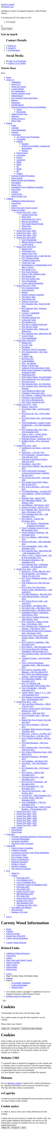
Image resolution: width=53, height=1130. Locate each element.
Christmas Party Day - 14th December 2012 (33, 778)
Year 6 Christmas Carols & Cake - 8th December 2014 (35, 529)
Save (23, 1128)
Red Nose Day (28, 359)
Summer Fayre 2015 (24, 901)
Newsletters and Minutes (21, 907)
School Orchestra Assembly (33, 295)
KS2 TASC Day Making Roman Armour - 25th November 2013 (35, 675)
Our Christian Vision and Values (24, 98)
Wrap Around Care (19, 196)
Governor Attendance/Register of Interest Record (31, 837)
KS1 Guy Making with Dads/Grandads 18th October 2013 (36, 684)
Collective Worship (19, 850)
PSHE (19, 169)
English (19, 141)
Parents (9, 123)
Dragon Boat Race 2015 (26, 898)
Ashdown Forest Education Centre (36, 368)
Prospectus (15, 103)
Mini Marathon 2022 (24, 894)
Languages (20, 160)
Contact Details (17, 89)
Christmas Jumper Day (31, 260)
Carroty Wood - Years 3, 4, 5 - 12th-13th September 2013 (36, 693)
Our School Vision (18, 855)
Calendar (15, 128)
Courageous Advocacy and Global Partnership (30, 853)
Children (9, 199)
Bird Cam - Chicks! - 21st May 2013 (36, 734)
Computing (21, 139)
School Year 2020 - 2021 (26, 235)
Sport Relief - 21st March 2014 (34, 606)
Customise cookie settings (31, 1029)
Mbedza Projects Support (32, 242)
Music (18, 164)
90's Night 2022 (22, 896)
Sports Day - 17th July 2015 (33, 452)
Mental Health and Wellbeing (23, 180)
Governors (10, 834)
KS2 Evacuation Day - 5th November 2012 (32, 787)
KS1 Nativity (27, 315)
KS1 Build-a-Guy (29, 269)
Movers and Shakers (30, 221)
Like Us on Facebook (17, 61)
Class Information (18, 130)
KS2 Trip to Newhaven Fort (33, 402)
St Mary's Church (18, 864)
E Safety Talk (27, 356)
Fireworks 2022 (22, 887)
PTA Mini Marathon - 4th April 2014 (37, 594)
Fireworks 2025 (22, 878)
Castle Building (28, 361)
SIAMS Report (17, 105)
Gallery (14, 205)
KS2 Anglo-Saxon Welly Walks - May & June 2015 (35, 483)
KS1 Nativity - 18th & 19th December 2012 (33, 773)
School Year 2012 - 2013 (26, 702)
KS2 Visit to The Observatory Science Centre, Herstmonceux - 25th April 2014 (37, 589)
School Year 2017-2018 (26, 285)
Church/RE (10, 846)
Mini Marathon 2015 (24, 903)
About (19, 109)
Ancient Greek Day (30, 215)
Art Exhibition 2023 (24, 880)
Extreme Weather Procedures (23, 176)
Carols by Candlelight (30, 313)
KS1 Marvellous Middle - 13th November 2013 (34, 680)
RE (17, 171)
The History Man (29, 297)
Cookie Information (19, 985)
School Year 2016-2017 (26, 340)
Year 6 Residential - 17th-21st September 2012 (34, 803)
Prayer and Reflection (20, 859)
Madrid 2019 (27, 249)
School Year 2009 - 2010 (26, 816)
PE (17, 167)
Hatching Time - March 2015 (33, 498)
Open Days (16, 84)
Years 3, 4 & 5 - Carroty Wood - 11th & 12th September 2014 (37, 556)
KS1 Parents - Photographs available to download (38, 524)
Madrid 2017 (27, 343)
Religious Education (19, 862)
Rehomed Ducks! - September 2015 (36, 439)
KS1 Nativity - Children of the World (37, 395)
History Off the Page (30, 365)
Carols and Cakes (29, 320)
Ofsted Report (17, 96)
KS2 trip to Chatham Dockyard (34, 324)
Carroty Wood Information (32, 283)
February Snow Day (30, 301)
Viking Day (26, 226)
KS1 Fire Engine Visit (31, 279)
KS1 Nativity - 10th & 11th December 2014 (33, 520)
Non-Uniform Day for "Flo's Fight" (36, 379)
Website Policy (17, 987)
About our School (18, 86)
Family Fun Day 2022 (25, 891)
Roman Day (27, 228)
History (19, 157)
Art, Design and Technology (28, 137)
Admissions (16, 82)
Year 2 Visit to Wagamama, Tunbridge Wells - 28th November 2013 (35, 665)
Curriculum (16, 135)
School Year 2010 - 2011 (26, 814)
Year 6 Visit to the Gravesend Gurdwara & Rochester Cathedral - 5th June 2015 (36, 473)
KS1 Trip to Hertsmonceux (33, 400)
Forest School (22, 153)
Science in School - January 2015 (35, 507)
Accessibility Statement (20, 983)
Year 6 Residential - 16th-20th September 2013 (34, 689)
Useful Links (16, 194)
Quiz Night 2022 (23, 889)
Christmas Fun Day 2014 (26, 905)
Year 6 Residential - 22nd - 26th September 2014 (34, 547)
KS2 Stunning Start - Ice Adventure (36, 384)
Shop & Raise (17, 910)
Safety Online (17, 827)
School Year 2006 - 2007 (26, 823)
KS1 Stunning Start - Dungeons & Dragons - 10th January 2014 (36, 627)
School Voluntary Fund (20, 93)
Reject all (5, 1029)
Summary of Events (19, 912)
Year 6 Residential (29, 240)
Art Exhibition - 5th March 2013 (35, 761)
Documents (21, 112)
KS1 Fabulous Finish (30, 258)
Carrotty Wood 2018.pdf (16, 942)
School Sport (16, 832)
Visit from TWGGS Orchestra (34, 349)
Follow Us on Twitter (17, 63)
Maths (18, 162)
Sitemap (9, 978)
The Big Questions (19, 866)
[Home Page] (7, 7)
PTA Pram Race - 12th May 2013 (35, 736)
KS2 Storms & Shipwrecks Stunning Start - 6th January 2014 (36, 632)
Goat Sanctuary (28, 290)
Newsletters (16, 183)
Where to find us (18, 119)
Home (8, 77)
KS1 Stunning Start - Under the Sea (36, 256)
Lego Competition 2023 (26, 882)
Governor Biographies (20, 839)
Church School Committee (22, 848)
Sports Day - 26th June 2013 (33, 713)
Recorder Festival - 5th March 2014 (36, 610)
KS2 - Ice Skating (29, 363)
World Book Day (29, 251)
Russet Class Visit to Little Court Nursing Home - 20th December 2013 (35, 637)
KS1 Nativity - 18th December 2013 (36, 647)
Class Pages (16, 203)
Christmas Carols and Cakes (33, 393)
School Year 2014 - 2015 (26, 446)
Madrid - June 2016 (30, 407)
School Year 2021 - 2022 (26, 233)
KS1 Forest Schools (30, 272)
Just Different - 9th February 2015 (35, 505)
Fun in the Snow (28, 381)
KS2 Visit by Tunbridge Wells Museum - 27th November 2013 (35, 671)
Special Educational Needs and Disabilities (28, 107)
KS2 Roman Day (29, 276)
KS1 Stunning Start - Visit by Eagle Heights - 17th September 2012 (36, 808)
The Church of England (21, 869)
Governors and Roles (20, 841)
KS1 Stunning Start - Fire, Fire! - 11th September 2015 (35, 430)
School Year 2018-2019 (26, 247)
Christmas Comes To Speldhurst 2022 (31, 885)
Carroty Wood (27, 244)
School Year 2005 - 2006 (26, 825)
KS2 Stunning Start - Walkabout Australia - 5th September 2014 (35, 565)
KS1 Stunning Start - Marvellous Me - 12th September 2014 (36, 552)
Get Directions (14, 50)
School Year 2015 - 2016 (26, 404)
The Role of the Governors (22, 843)
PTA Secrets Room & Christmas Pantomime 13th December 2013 (35, 650)
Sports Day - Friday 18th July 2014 (36, 571)
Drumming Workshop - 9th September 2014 (33, 561)
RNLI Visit (26, 217)
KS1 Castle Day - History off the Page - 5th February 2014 (35, 623)
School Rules (16, 830)
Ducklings (26, 347)
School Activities (18, 210)
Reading (25, 144)
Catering (14, 132)
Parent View (16, 185)
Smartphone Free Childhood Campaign (27, 187)
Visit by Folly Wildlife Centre (34, 274)
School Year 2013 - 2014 (26, 569)
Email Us (12, 48)
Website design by (18, 996)
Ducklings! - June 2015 (31, 464)
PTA (8, 871)
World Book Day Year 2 (31, 219)
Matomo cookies (14, 1083)
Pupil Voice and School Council (24, 208)
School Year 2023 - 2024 (26, 212)
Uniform (14, 192)
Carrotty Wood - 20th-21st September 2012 (32, 799)
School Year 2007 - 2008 (26, 821)
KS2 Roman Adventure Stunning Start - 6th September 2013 (35, 698)
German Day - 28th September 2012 (36, 795)
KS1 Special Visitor (30, 327)
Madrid (25, 292)
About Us (10, 80)
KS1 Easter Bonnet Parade (32, 224)
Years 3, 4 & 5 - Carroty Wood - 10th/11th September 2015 (35, 435)
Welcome (15, 116)
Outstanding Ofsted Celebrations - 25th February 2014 (35, 613)
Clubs (13, 125)
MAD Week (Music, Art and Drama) (37, 377)
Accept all (15, 1029)
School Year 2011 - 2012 (26, 811)
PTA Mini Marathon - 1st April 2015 (36, 491)
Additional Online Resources (23, 201)
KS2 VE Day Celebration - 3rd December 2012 (34, 783)
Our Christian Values (19, 857)
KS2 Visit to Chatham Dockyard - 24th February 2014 (35, 618)
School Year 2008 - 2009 (26, 818)
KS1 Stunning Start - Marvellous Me (36, 333)
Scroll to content (7, 4)
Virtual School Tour (19, 114)
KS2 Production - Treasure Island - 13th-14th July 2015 (36, 456)
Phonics (25, 151)
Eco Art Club (27, 345)
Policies (14, 100)
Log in (9, 917)
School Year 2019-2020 (26, 237)
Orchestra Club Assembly (32, 397)
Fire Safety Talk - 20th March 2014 (36, 608)
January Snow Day (29, 253)
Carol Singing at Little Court (33, 391)
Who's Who (16, 121)
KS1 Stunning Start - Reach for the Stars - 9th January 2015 (36, 511)
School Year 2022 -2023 (26, 231)
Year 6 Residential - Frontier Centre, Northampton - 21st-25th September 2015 (36, 425)
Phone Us (12, 46)
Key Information (18, 91)
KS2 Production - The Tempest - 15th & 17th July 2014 (35, 575)
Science (19, 173)
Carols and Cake (28, 263)
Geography (21, 155)
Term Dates (16, 189)
